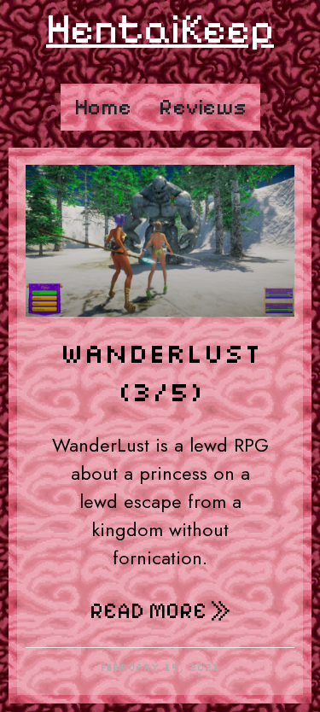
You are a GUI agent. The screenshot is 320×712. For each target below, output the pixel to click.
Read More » (160, 611)
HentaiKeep (160, 28)
